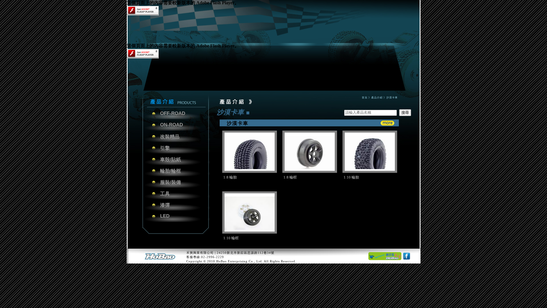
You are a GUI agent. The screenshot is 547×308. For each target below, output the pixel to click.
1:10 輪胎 (351, 177)
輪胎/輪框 (170, 171)
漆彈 (165, 205)
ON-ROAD (171, 124)
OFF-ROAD (172, 113)
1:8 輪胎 (230, 177)
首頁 (365, 97)
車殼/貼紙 (170, 159)
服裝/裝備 (170, 182)
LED (165, 216)
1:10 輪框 (231, 238)
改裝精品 (169, 136)
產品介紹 (377, 97)
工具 (165, 193)
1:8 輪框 (290, 177)
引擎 (165, 148)
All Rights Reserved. (280, 261)
